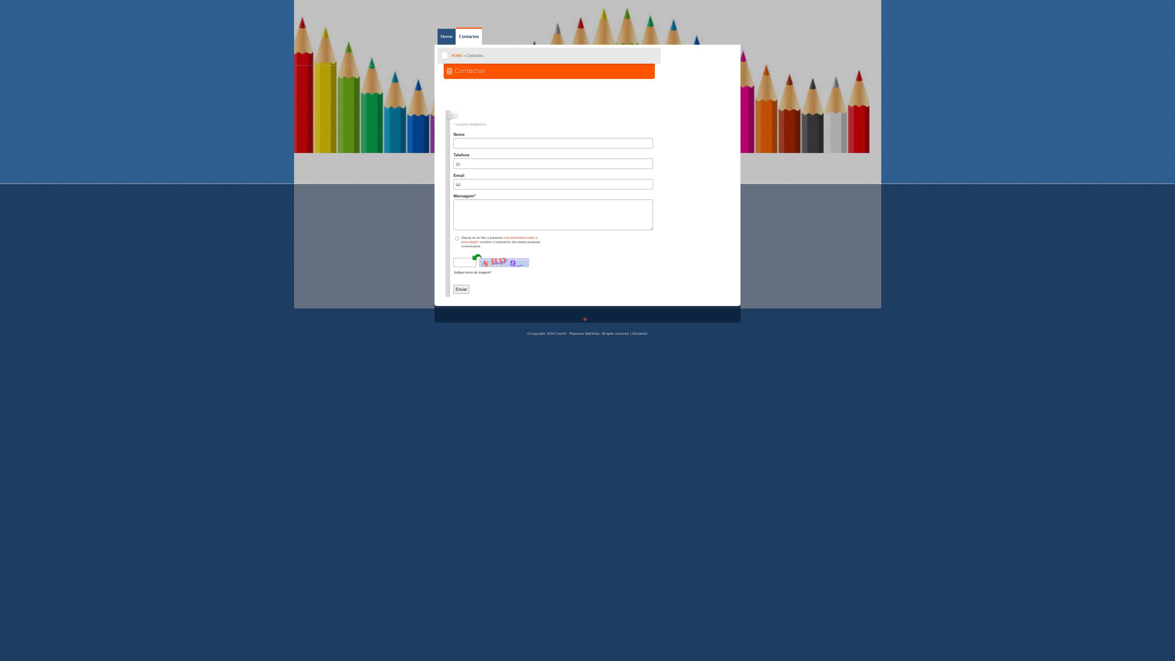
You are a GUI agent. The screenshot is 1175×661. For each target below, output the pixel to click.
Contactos (469, 36)
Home (447, 36)
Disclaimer (640, 333)
